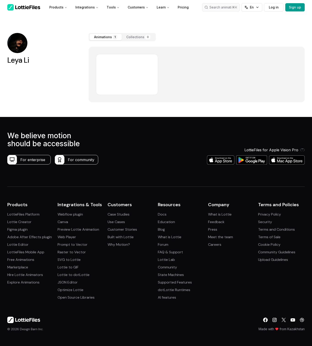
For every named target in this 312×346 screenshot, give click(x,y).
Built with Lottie (121, 237)
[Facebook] (265, 320)
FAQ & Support (170, 252)
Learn (161, 7)
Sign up (295, 7)
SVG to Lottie (69, 259)
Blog (161, 229)
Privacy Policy (269, 214)
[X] (283, 320)
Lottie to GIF (68, 267)
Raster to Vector (72, 252)
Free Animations (20, 259)
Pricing (183, 7)
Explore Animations (23, 282)
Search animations (223, 7)
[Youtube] (293, 320)
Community (167, 267)
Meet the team (220, 237)
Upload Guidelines (273, 259)
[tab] (106, 37)
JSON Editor (68, 282)
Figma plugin (17, 229)
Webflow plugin (70, 214)
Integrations (85, 7)
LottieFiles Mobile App (25, 252)
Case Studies (119, 214)
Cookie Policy (269, 244)
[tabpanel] (197, 74)
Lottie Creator (19, 221)
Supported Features (175, 282)
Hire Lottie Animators (25, 274)
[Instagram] (274, 320)
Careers (214, 244)
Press (212, 229)
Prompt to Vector (72, 244)
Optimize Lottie (70, 289)
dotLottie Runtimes (174, 289)
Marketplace (17, 267)
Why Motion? (119, 244)
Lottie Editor (18, 244)
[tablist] (122, 37)
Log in (274, 7)
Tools (111, 7)
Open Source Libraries (76, 297)
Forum (163, 244)
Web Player (67, 237)
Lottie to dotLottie (74, 274)
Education (166, 221)
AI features (167, 297)
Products (56, 7)
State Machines (171, 274)
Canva (63, 221)
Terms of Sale (269, 237)
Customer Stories (122, 229)
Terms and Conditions (276, 229)
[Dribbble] (302, 320)
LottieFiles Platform (23, 214)
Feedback (216, 221)
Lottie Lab (166, 259)
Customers (136, 7)
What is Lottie (169, 237)
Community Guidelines (276, 252)
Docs (162, 214)
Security (265, 221)
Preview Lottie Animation (78, 229)
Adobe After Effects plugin (29, 237)
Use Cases (116, 221)
